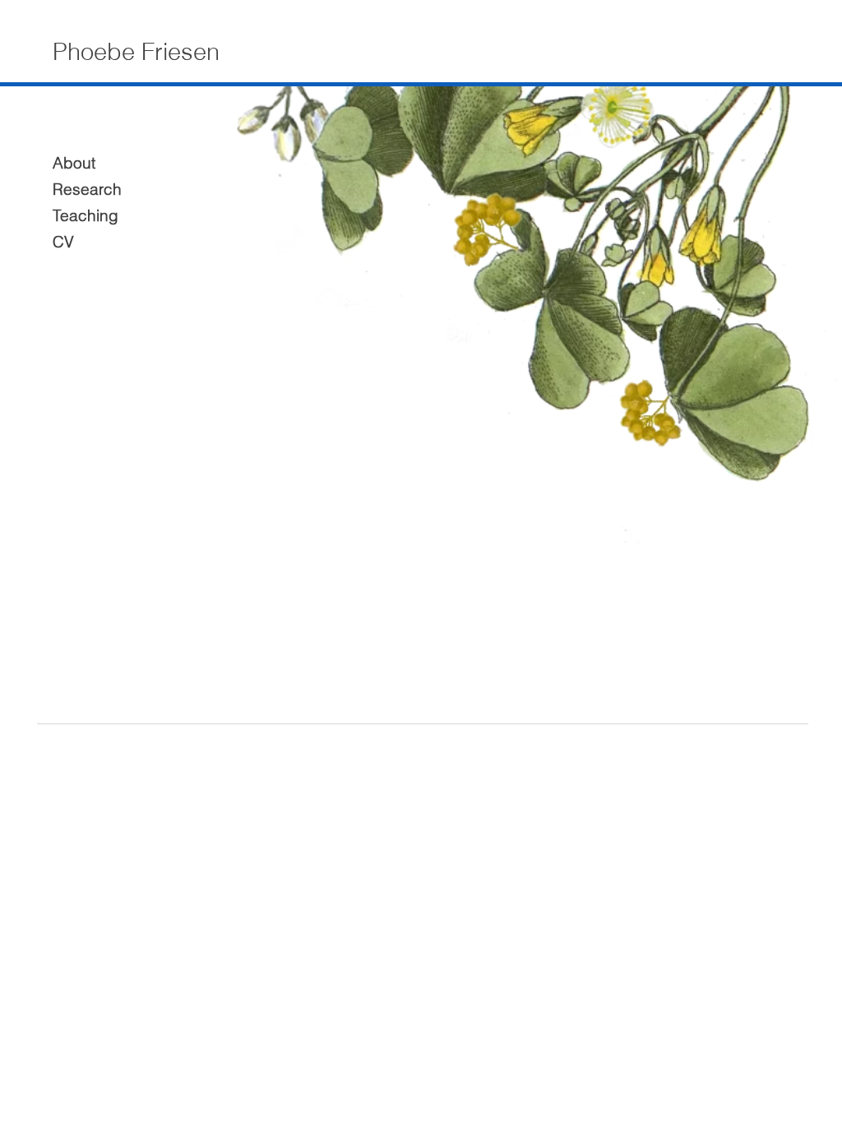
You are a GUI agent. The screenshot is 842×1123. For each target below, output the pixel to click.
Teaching (85, 215)
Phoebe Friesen (136, 51)
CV (63, 242)
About (74, 163)
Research (85, 189)
